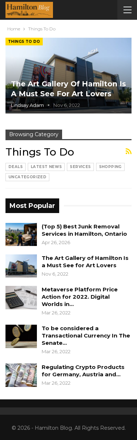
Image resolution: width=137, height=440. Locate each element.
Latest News (46, 166)
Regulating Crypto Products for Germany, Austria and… (83, 370)
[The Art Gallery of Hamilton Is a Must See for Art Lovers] (68, 75)
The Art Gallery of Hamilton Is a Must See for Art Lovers (85, 261)
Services (80, 166)
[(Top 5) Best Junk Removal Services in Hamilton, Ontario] (21, 234)
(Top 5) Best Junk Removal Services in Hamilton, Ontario (84, 230)
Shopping (110, 166)
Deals (15, 166)
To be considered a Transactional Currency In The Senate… (86, 335)
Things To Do (24, 41)
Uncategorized (27, 177)
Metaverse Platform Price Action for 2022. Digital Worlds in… (80, 296)
